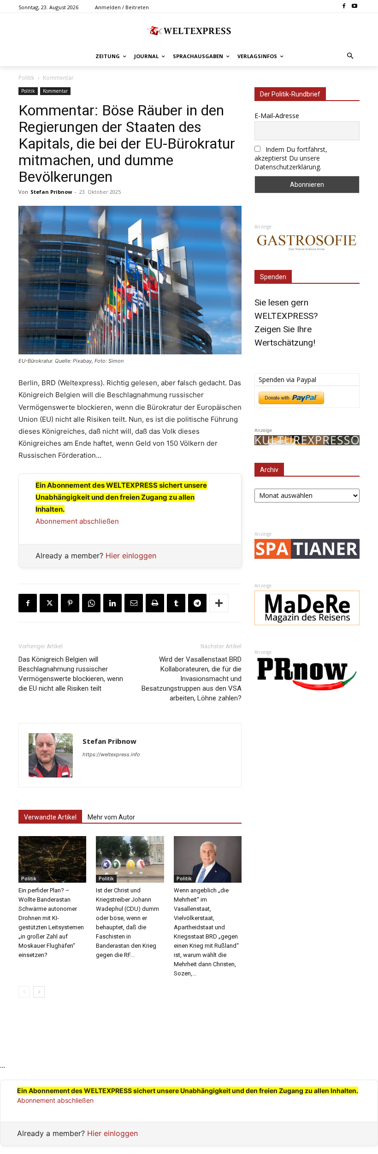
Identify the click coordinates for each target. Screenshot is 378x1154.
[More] (219, 603)
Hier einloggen (131, 555)
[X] (49, 603)
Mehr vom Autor (111, 817)
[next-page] (39, 992)
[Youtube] (354, 6)
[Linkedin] (112, 603)
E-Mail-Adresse (276, 115)
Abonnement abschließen (77, 521)
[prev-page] (24, 992)
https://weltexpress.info (111, 754)
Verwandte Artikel (50, 817)
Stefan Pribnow (51, 191)
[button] (350, 56)
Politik (26, 78)
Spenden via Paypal (287, 379)
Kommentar (58, 78)
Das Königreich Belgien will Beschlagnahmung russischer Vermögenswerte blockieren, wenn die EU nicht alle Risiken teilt (70, 674)
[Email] (133, 603)
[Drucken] (155, 603)
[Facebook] (343, 6)
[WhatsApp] (91, 603)
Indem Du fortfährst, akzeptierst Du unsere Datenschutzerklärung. (290, 158)
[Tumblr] (176, 603)
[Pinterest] (70, 603)
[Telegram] (197, 603)
